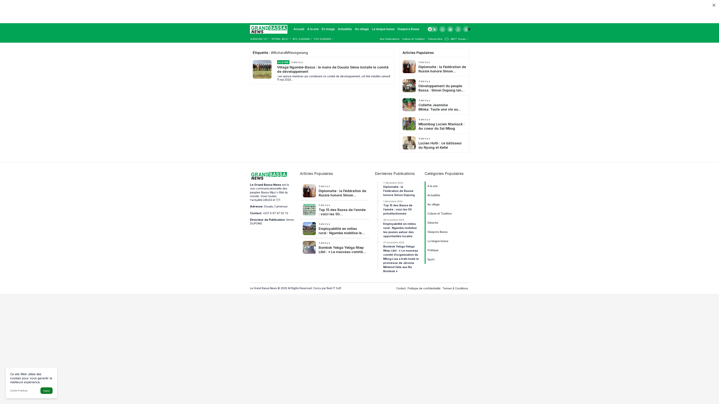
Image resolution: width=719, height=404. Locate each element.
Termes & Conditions (455, 288)
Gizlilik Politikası (19, 390)
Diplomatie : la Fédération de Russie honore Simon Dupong (399, 191)
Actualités (345, 29)
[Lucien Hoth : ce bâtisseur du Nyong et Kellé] (434, 143)
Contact (401, 288)
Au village (362, 29)
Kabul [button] (46, 390)
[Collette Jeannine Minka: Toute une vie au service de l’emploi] (434, 104)
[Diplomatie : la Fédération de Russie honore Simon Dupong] (434, 66)
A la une (313, 29)
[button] (450, 29)
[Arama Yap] (442, 29)
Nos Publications (389, 38)
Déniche (432, 222)
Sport (430, 259)
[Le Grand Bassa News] (268, 29)
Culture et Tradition (413, 38)
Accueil (299, 29)
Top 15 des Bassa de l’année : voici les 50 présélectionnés (397, 209)
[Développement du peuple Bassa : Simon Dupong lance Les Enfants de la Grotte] (434, 85)
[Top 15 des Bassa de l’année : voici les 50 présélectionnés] (334, 209)
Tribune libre (435, 38)
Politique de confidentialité (424, 288)
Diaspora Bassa (408, 29)
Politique (433, 250)
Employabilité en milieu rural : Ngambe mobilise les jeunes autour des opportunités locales (400, 230)
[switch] (432, 29)
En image (328, 29)
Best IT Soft (334, 288)
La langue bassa (383, 29)
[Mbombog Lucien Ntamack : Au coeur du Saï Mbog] (434, 123)
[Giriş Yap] (458, 29)
